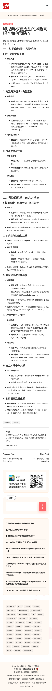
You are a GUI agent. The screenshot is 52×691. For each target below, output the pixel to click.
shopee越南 (11, 614)
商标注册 (9, 630)
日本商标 (9, 642)
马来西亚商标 (27, 650)
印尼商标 (7, 422)
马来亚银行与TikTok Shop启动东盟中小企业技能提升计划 (26, 565)
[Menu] (47, 6)
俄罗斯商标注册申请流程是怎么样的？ (21, 536)
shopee (36, 606)
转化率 (9, 650)
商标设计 (37, 630)
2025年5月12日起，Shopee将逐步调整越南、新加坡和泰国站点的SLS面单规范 (26, 582)
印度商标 (37, 622)
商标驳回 (36, 634)
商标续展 (18, 630)
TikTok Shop (11, 618)
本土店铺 (18, 642)
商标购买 (18, 634)
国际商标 (18, 638)
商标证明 (9, 634)
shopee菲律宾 (35, 610)
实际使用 (27, 638)
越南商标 (35, 646)
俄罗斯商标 (33, 618)
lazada (27, 606)
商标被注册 (28, 630)
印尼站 (29, 622)
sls (33, 614)
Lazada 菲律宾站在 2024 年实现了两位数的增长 (25, 557)
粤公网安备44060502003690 (26, 672)
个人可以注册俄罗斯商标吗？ (17, 530)
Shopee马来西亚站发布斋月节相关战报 (21, 542)
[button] (11, 445)
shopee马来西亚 (24, 614)
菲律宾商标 (26, 646)
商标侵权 (9, 626)
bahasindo (10, 606)
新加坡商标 (37, 638)
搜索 (11, 498)
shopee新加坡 (23, 610)
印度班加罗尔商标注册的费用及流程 (20, 523)
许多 (8, 431)
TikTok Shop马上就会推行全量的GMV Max (23, 590)
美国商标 (16, 646)
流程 (8, 646)
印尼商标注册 (8, 24)
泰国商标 (36, 642)
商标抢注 (16, 422)
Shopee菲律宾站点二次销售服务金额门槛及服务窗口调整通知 (26, 573)
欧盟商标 (27, 642)
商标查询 (36, 626)
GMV (19, 606)
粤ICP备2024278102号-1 (24, 669)
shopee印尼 (11, 610)
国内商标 (9, 638)
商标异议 (18, 626)
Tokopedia (22, 618)
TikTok (40, 614)
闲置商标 (17, 650)
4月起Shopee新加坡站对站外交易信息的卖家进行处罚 (25, 549)
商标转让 (27, 634)
